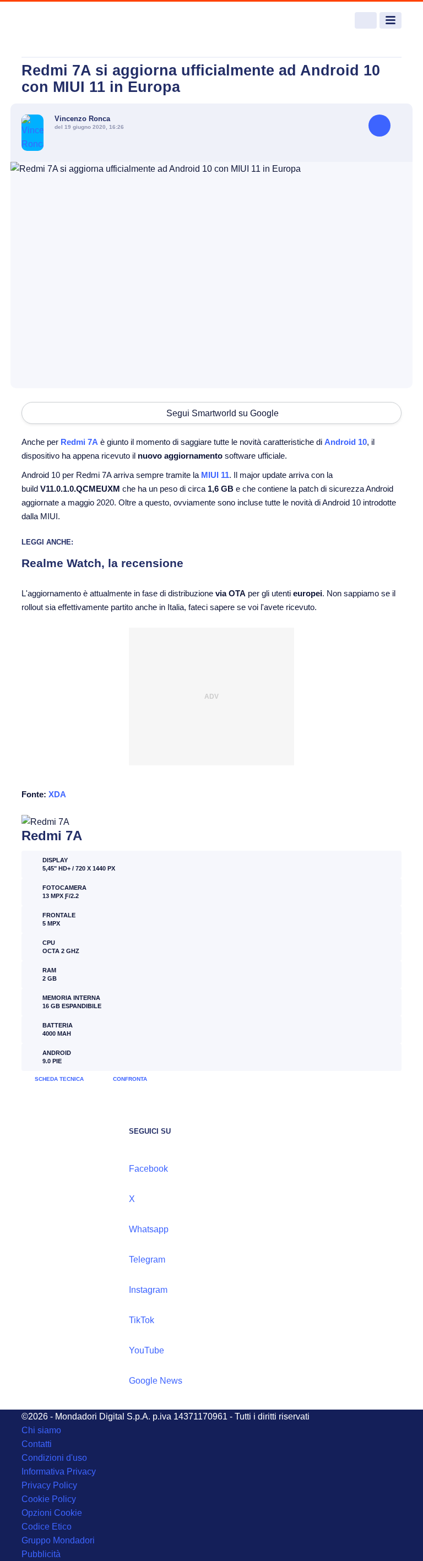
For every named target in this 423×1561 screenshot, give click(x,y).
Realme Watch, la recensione (102, 563)
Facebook (148, 1168)
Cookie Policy (48, 1499)
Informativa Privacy (58, 1471)
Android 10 (345, 442)
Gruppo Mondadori (58, 1540)
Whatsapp (149, 1229)
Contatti (36, 1444)
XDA (57, 794)
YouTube (146, 1350)
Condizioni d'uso (54, 1457)
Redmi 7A (79, 442)
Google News (155, 1380)
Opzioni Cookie (51, 1513)
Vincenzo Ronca (82, 119)
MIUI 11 (215, 475)
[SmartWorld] (62, 20)
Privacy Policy (49, 1485)
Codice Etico (46, 1526)
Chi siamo (41, 1430)
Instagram (148, 1290)
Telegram (147, 1259)
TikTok (141, 1320)
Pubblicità (41, 1554)
